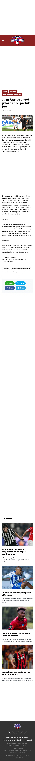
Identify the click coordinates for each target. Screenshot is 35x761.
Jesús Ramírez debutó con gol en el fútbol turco (16, 673)
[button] (3, 41)
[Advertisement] (17, 17)
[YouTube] (21, 732)
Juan (4, 272)
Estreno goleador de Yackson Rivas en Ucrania (16, 634)
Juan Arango (14, 272)
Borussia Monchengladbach (21, 268)
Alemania (6, 268)
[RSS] (25, 732)
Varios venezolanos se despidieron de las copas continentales (14, 551)
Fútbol (5, 91)
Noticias (13, 91)
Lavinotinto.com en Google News (17, 737)
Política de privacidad (24, 740)
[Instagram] (17, 732)
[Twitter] (9, 732)
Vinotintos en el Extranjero (12, 94)
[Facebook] (13, 732)
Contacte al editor (9, 740)
